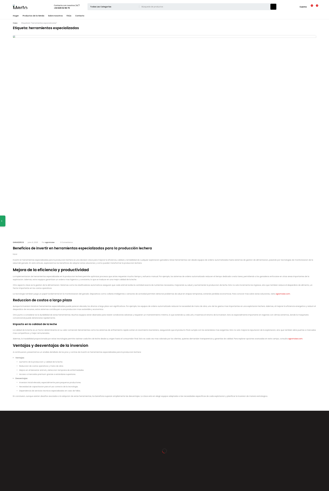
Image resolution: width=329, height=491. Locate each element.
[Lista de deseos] (310, 6)
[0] (315, 6)
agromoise (49, 242)
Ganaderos (18, 242)
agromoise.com (283, 294)
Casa (15, 23)
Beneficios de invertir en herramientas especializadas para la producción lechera (82, 248)
